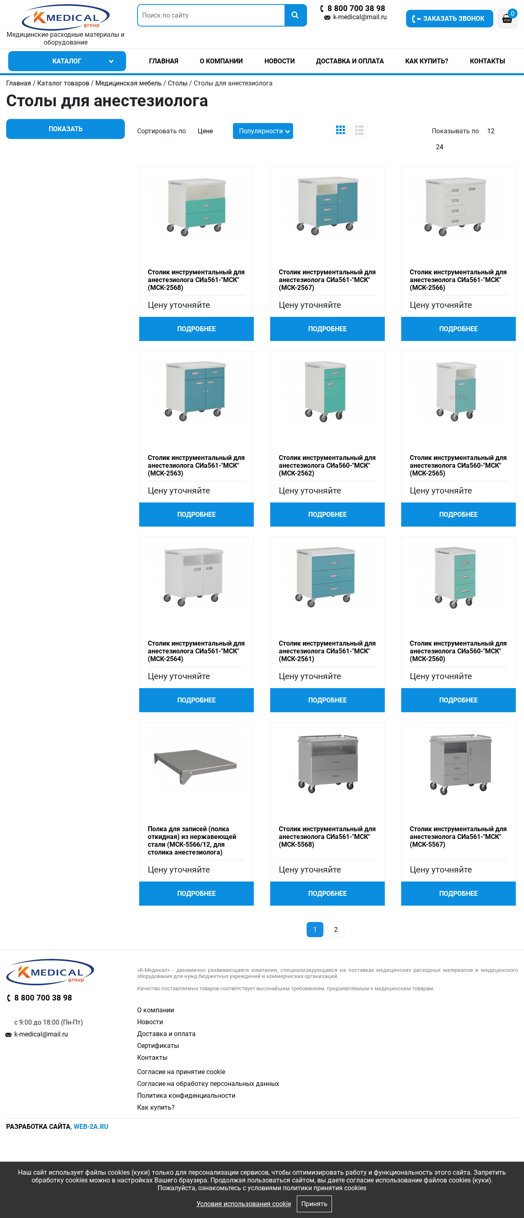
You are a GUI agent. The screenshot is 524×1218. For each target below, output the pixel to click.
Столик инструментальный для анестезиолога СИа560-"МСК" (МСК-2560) (458, 651)
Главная (163, 61)
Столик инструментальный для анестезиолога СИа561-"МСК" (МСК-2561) (327, 651)
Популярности (261, 131)
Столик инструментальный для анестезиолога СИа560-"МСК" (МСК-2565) (458, 465)
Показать (66, 129)
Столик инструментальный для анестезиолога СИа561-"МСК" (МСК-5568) (327, 836)
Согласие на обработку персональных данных (208, 1084)
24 (439, 147)
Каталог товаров (63, 83)
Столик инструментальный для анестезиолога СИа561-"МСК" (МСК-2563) (196, 465)
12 (491, 131)
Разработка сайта (38, 1127)
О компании (221, 61)
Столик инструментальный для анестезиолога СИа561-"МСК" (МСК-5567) (458, 836)
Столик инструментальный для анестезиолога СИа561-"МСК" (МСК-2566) (458, 280)
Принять (314, 1204)
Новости (279, 61)
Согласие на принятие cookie (181, 1072)
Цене (205, 131)
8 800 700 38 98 (356, 8)
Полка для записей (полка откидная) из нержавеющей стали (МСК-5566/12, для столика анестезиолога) (192, 840)
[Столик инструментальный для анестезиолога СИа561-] (196, 205)
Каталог (66, 61)
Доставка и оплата (350, 61)
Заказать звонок (453, 18)
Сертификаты (158, 1046)
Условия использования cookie (243, 1204)
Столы (177, 83)
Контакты (487, 61)
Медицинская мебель (128, 83)
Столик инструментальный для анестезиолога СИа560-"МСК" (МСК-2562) (327, 465)
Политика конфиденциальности (186, 1095)
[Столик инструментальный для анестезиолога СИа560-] (327, 391)
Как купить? (426, 61)
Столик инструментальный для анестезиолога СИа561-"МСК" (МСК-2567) (327, 280)
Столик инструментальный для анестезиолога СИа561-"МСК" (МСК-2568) (196, 280)
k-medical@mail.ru (360, 17)
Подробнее (196, 329)
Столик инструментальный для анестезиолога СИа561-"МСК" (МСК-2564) (196, 651)
